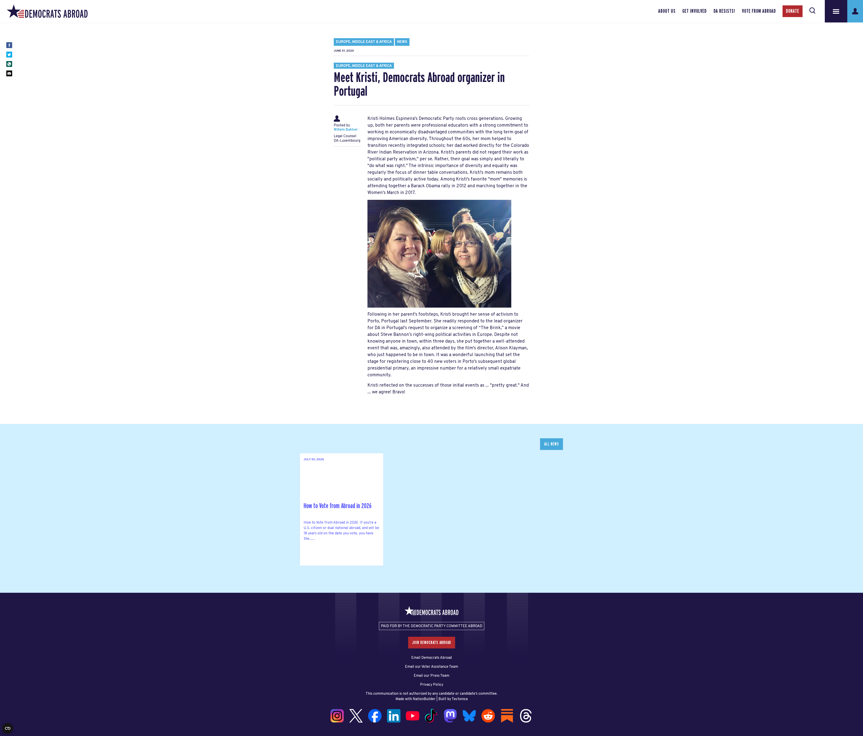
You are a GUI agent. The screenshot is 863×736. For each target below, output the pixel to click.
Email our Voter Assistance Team (431, 667)
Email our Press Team (431, 676)
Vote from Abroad (759, 11)
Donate (792, 11)
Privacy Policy (431, 685)
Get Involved (694, 11)
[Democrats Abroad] (47, 11)
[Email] (9, 73)
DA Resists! (724, 11)
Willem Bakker (346, 130)
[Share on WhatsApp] (9, 64)
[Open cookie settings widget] (7, 728)
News (402, 42)
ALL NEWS (551, 444)
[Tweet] (9, 54)
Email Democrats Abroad (431, 658)
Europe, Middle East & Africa (364, 42)
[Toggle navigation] (836, 11)
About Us (667, 11)
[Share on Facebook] (9, 45)
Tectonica (460, 699)
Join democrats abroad (431, 642)
